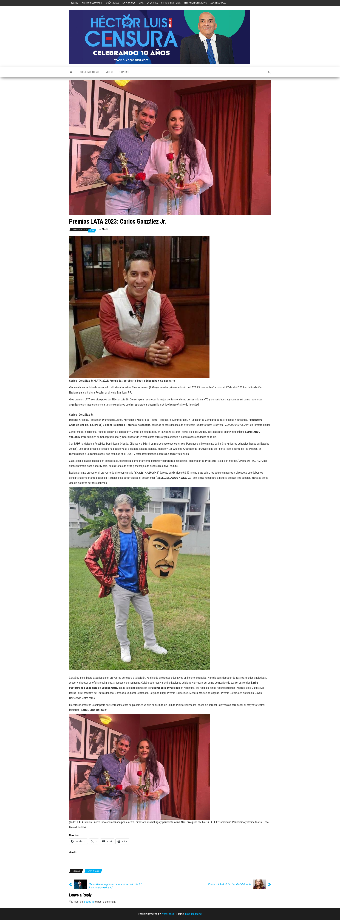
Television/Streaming (195, 2)
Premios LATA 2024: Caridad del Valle (229, 884)
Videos (110, 72)
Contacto (126, 72)
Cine (141, 2)
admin (105, 229)
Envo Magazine (193, 914)
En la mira (152, 2)
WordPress (168, 914)
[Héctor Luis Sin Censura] (71, 72)
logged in (89, 901)
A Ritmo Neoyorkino (92, 2)
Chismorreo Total (170, 2)
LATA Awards (129, 2)
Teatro (74, 2)
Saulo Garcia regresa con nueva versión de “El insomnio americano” (115, 886)
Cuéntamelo (112, 2)
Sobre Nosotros (89, 72)
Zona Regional (218, 2)
